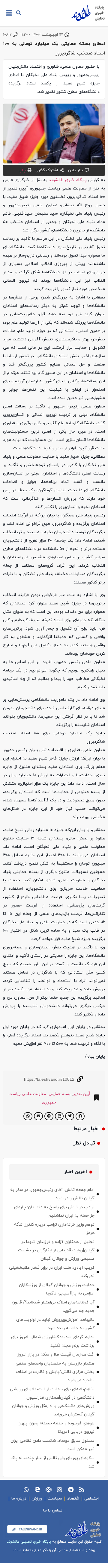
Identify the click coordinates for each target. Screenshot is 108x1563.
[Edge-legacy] (37, 1489)
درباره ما (18, 1498)
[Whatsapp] (26, 1489)
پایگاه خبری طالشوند (67, 180)
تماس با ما (52, 1510)
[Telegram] (71, 1489)
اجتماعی (91, 1498)
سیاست (54, 1498)
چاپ (22, 170)
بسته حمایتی (59, 1093)
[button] (18, 12)
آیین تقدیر (81, 1093)
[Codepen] (48, 1489)
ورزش (37, 1498)
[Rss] (82, 1489)
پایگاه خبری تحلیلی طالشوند (29, 1541)
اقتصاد (73, 1498)
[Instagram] (59, 1489)
